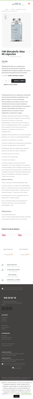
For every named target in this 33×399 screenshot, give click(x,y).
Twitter (30, 54)
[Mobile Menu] (3, 4)
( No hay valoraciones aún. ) (15, 56)
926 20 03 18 (9, 297)
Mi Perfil (4, 328)
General (10, 75)
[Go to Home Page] (2, 9)
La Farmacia (4, 317)
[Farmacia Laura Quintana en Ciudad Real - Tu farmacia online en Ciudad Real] (16, 4)
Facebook (30, 51)
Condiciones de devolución (8, 343)
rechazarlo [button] (12, 394)
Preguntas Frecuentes (7, 345)
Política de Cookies (6, 339)
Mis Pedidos (4, 325)
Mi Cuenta (4, 320)
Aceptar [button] (16, 396)
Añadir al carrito (19, 80)
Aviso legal (4, 335)
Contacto (4, 319)
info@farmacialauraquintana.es (10, 301)
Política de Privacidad (7, 337)
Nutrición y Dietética (18, 75)
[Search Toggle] (7, 4)
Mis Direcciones (5, 327)
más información (26, 394)
